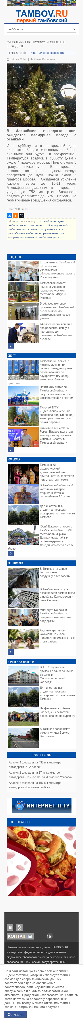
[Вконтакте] (10, 927)
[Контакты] (20, 936)
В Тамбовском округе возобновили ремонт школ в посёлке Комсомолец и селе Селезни (57, 595)
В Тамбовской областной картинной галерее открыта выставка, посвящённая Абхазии (56, 491)
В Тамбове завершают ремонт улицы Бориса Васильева (55, 732)
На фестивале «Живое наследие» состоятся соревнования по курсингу (57, 712)
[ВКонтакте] (9, 215)
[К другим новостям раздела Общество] (11, 346)
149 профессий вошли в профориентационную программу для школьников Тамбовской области (56, 331)
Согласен (15, 1014)
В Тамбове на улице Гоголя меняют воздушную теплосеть (55, 572)
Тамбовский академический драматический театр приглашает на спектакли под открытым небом (57, 472)
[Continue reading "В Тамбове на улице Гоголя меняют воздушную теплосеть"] (23, 576)
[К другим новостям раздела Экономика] (11, 652)
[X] (21, 215)
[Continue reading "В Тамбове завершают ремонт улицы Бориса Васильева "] (23, 737)
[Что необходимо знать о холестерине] (41, 861)
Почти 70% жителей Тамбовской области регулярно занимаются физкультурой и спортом (56, 392)
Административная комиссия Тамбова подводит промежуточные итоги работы (57, 636)
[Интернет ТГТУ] (41, 805)
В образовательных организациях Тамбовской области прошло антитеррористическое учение (57, 311)
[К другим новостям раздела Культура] (11, 553)
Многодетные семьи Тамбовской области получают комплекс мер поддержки (56, 615)
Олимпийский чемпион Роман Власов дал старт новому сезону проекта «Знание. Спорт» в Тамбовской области (56, 435)
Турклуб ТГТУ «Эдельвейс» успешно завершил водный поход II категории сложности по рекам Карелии (57, 415)
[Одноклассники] (15, 215)
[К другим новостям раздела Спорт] (11, 450)
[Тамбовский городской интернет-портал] (41, 16)
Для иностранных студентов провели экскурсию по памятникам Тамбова (57, 511)
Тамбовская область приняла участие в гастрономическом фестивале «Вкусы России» (53, 290)
